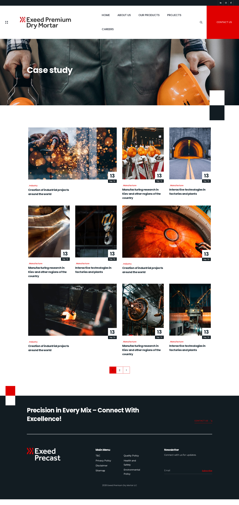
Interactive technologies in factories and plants (187, 192)
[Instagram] (225, 3)
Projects (174, 15)
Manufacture (129, 185)
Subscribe (207, 470)
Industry (33, 185)
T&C (98, 455)
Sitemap (100, 470)
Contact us (201, 420)
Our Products (149, 15)
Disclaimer (101, 465)
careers (108, 29)
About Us (124, 15)
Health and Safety (130, 462)
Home (106, 15)
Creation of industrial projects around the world (142, 270)
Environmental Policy (132, 471)
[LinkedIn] (220, 3)
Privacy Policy (103, 460)
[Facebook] (231, 3)
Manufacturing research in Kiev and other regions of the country (141, 194)
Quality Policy (131, 455)
